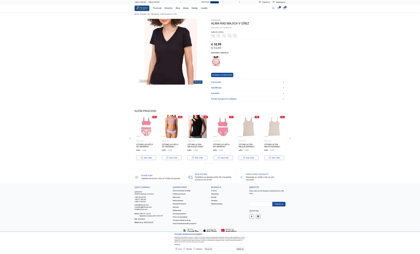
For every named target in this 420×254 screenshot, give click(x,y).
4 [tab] (207, 163)
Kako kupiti (176, 197)
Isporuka (176, 207)
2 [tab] (205, 163)
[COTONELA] (138, 136)
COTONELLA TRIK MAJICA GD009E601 (247, 145)
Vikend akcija (205, 2)
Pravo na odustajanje (180, 217)
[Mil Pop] (142, 8)
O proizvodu (216, 82)
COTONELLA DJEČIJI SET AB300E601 (144, 145)
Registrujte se (280, 2)
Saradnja (214, 200)
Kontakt (213, 197)
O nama (214, 191)
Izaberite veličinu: (217, 32)
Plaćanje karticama (179, 204)
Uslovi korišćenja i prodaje (181, 191)
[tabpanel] (146, 138)
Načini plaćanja (178, 200)
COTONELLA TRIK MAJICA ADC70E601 (195, 145)
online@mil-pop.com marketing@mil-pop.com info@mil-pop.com (143, 207)
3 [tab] (206, 163)
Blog (178, 8)
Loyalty (204, 8)
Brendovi (168, 8)
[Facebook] (251, 216)
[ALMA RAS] (144, 81)
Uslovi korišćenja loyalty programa (184, 223)
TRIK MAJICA (155, 14)
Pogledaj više (214, 2)
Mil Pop (137, 14)
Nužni (180, 249)
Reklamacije (177, 210)
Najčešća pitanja (216, 204)
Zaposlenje (215, 194)
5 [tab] (208, 163)
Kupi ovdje (148, 158)
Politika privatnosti (179, 194)
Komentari (215, 93)
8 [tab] (211, 163)
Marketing (199, 249)
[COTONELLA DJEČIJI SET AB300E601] (146, 126)
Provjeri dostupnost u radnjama (223, 99)
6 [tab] (209, 163)
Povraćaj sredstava (179, 214)
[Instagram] (258, 216)
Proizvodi (157, 8)
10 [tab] (213, 163)
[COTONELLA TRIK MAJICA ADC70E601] (197, 126)
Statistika (189, 249)
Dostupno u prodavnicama (222, 75)
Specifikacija (216, 88)
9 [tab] (212, 163)
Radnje (195, 8)
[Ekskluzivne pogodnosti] (241, 177)
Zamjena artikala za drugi (181, 220)
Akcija (185, 8)
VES (148, 14)
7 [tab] (210, 163)
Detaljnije (177, 244)
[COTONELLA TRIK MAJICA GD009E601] (248, 126)
